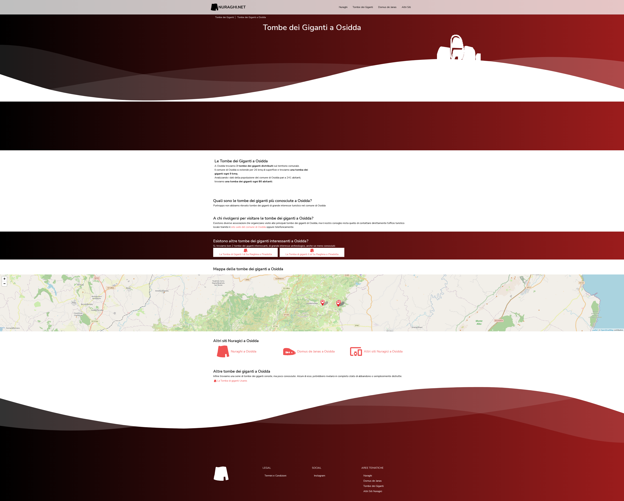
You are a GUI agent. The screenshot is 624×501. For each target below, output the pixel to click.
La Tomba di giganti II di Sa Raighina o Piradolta (312, 254)
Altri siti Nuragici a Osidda (383, 351)
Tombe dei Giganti (363, 7)
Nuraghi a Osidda (243, 351)
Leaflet (595, 330)
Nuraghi (343, 7)
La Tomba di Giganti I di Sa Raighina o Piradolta (245, 254)
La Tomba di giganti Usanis (232, 381)
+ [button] (4, 279)
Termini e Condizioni (275, 475)
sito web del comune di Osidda (248, 227)
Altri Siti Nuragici (372, 491)
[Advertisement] (312, 126)
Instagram (319, 475)
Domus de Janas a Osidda (316, 351)
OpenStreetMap (607, 330)
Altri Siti (406, 7)
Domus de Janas (387, 7)
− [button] (4, 284)
